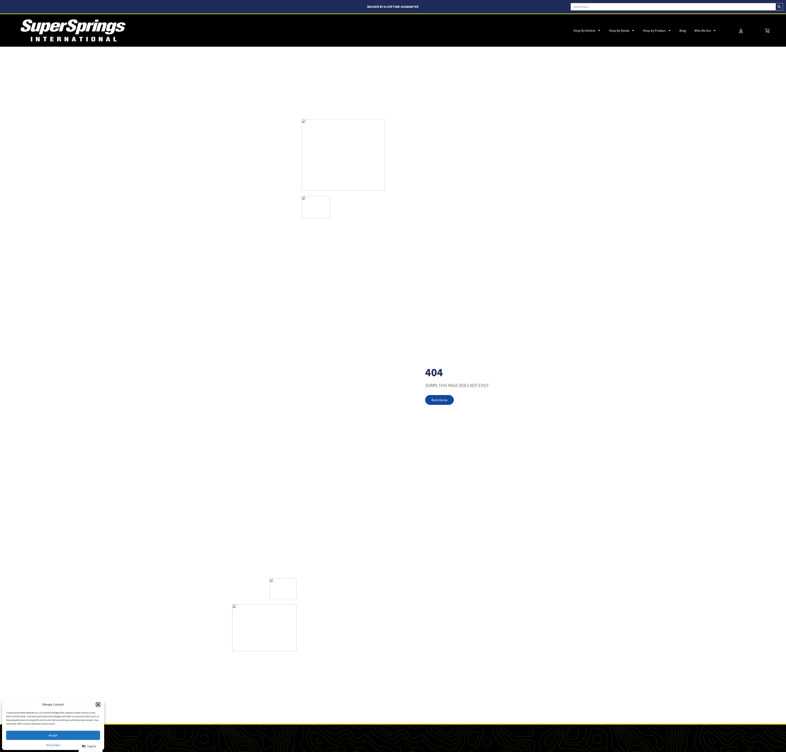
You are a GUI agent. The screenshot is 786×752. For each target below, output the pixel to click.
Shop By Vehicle (584, 30)
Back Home (439, 400)
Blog (682, 30)
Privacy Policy (53, 744)
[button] (98, 704)
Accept (53, 735)
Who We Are (702, 30)
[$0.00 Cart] (767, 30)
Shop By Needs (619, 30)
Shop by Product (654, 30)
